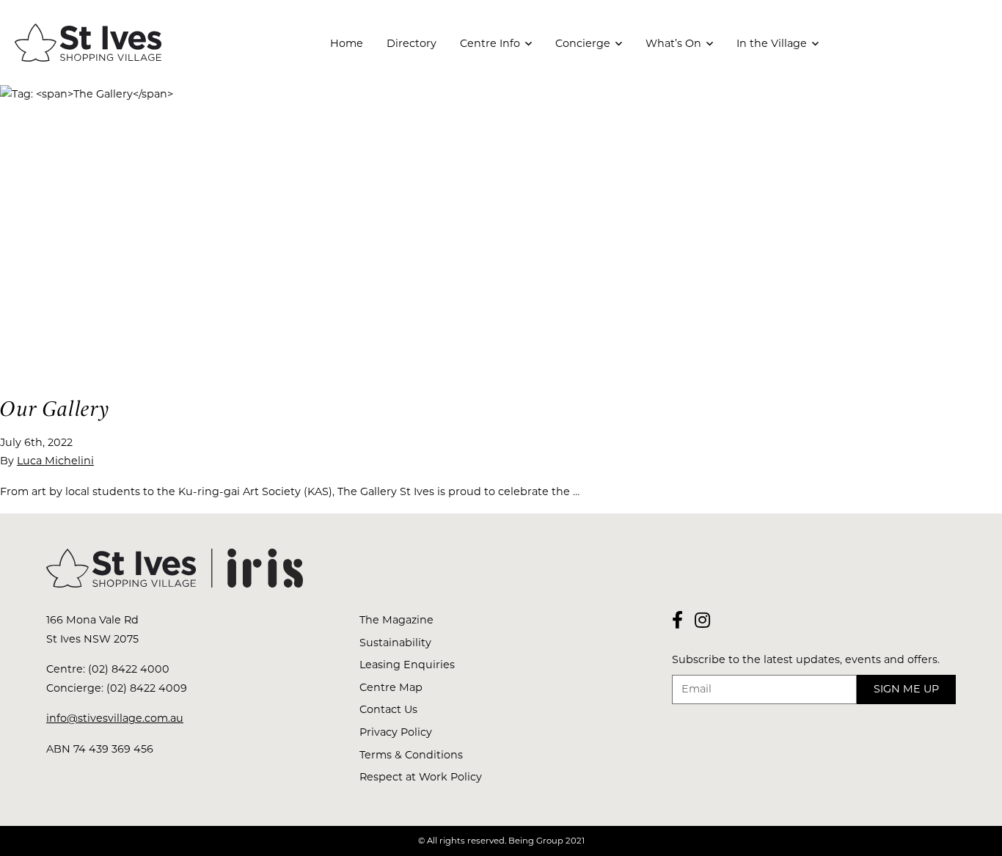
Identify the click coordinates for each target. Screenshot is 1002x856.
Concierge (582, 43)
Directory (411, 43)
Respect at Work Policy (420, 776)
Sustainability (395, 642)
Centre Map (391, 687)
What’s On (673, 43)
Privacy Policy (395, 732)
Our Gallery (55, 408)
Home (346, 43)
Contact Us (388, 709)
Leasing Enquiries (407, 664)
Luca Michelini (55, 460)
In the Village (771, 43)
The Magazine (396, 619)
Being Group (535, 840)
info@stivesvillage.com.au (114, 718)
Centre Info (490, 43)
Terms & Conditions (411, 754)
